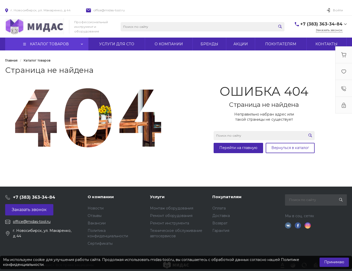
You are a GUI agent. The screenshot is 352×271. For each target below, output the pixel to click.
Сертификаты (100, 243)
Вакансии (97, 223)
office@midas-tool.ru (109, 10)
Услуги (157, 196)
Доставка (221, 215)
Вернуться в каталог (290, 147)
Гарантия (220, 230)
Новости (96, 208)
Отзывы (95, 215)
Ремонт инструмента (169, 223)
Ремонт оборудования (171, 215)
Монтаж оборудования (171, 208)
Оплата (219, 208)
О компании (101, 196)
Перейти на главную (238, 147)
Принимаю (334, 262)
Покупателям (226, 196)
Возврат (220, 223)
